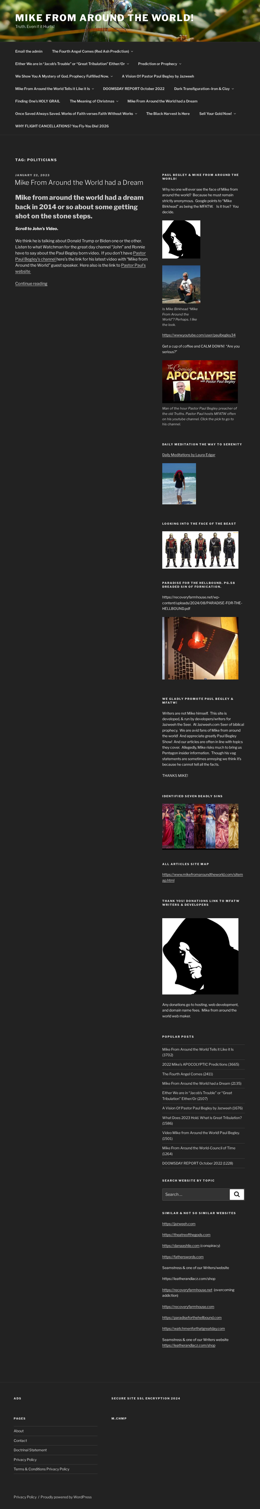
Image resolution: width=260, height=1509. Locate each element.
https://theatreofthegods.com (186, 1234)
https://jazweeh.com (179, 1223)
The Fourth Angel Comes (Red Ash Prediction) (90, 51)
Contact (20, 1440)
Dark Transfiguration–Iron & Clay (202, 88)
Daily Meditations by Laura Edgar (188, 454)
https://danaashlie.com (181, 1245)
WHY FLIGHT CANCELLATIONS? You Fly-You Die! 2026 (62, 126)
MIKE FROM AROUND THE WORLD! (104, 17)
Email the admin (28, 51)
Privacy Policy (25, 1459)
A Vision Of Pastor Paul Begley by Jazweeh (158, 76)
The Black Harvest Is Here (168, 113)
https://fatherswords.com (183, 1257)
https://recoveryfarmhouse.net (187, 1290)
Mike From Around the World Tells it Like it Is (52, 88)
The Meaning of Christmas (92, 101)
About (19, 1431)
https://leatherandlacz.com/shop (188, 1345)
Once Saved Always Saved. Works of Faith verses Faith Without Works (74, 113)
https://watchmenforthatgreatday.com (193, 1328)
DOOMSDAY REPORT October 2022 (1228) (197, 1163)
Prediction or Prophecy (157, 64)
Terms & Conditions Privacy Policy (41, 1469)
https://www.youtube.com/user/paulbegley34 (199, 335)
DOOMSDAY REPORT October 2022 (134, 88)
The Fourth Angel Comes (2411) (187, 1074)
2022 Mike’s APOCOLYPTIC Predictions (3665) (200, 1064)
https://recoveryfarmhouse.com (188, 1306)
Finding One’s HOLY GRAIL (37, 101)
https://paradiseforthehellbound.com (192, 1317)
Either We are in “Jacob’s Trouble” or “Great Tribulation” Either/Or (70, 64)
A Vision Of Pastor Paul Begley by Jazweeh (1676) (202, 1108)
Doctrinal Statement (30, 1450)
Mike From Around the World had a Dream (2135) (201, 1083)
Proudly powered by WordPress (66, 1497)
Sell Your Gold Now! (215, 113)
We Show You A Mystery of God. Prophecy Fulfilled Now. (62, 76)
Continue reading (31, 283)
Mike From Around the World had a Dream (162, 101)
